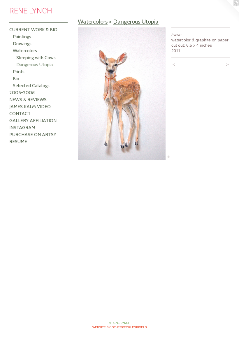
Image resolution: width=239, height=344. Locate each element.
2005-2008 (22, 92)
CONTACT (20, 113)
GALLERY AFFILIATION (33, 120)
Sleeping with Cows (36, 57)
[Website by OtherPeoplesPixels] (227, 11)
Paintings (22, 36)
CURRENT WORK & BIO (33, 29)
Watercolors (25, 50)
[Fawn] (122, 93)
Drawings (22, 43)
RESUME (18, 141)
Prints (18, 71)
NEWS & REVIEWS (28, 99)
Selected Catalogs (31, 85)
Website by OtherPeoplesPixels (119, 327)
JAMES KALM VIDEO (30, 106)
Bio (16, 78)
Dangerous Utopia (34, 64)
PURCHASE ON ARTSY (32, 134)
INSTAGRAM (22, 127)
